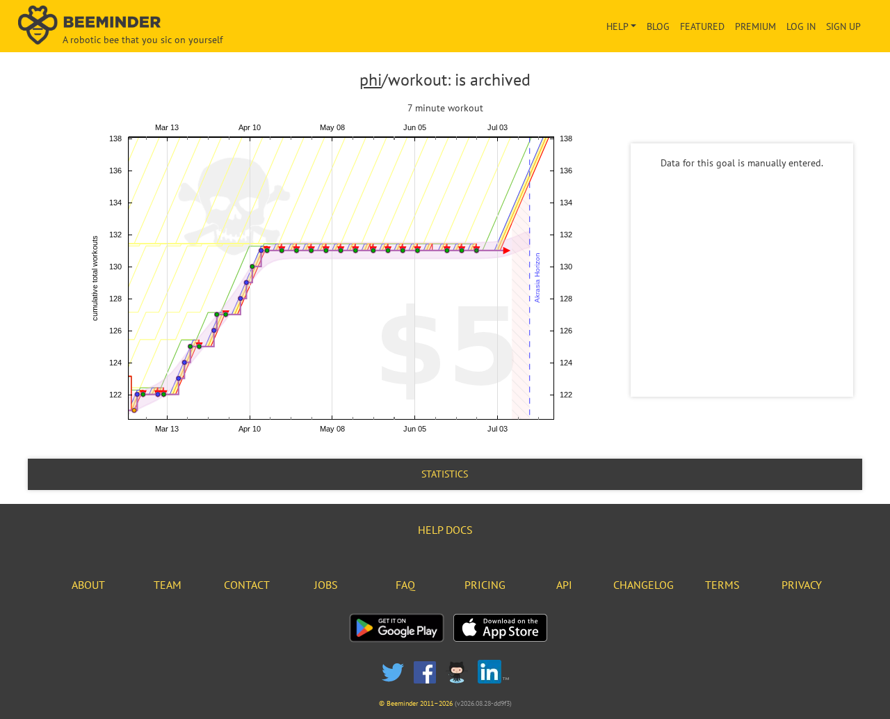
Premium (755, 26)
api (564, 585)
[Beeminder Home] (153, 26)
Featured (702, 26)
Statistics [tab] (444, 474)
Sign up (843, 26)
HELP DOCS (445, 530)
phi (370, 79)
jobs (326, 585)
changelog (643, 585)
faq (405, 585)
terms (722, 585)
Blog (658, 26)
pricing (484, 585)
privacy (802, 585)
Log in (801, 26)
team (167, 585)
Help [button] (617, 26)
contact (247, 585)
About (88, 585)
